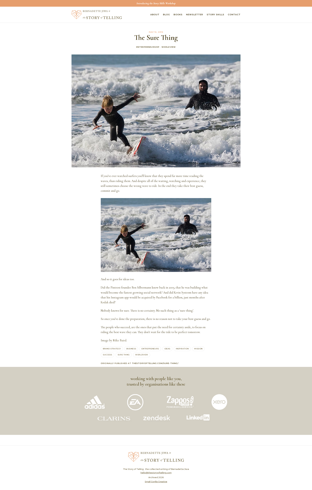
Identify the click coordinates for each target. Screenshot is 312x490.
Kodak (105, 302)
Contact (234, 14)
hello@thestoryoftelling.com (156, 472)
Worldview (169, 47)
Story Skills (215, 14)
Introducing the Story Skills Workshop (156, 3)
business (131, 349)
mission (198, 349)
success (107, 355)
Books (178, 14)
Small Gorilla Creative (156, 481)
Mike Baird (119, 340)
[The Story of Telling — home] (97, 14)
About (154, 14)
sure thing (124, 355)
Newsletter (194, 14)
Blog (166, 14)
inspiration (182, 349)
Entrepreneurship (147, 47)
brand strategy (112, 349)
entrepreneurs (150, 349)
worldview (141, 355)
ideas (167, 349)
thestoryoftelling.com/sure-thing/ (155, 363)
